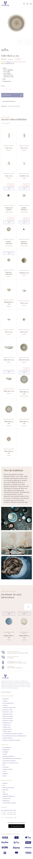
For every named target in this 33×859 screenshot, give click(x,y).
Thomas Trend (7, 731)
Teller (5, 771)
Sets (4, 765)
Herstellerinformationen (9, 101)
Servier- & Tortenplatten (10, 762)
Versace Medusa (7, 738)
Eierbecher (6, 749)
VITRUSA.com (8, 692)
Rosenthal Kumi (7, 714)
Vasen (4, 776)
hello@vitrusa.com (8, 810)
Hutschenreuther (8, 703)
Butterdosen (7, 747)
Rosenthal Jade (7, 709)
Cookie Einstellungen (9, 802)
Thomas (5, 701)
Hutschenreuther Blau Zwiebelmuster (14, 735)
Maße (4, 79)
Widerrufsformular (9, 796)
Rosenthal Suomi (8, 720)
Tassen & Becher (7, 769)
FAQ (4, 785)
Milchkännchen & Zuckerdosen (12, 758)
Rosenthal (10, 69)
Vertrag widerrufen (16, 826)
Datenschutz (7, 798)
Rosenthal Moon (8, 718)
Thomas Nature (7, 729)
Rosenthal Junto (8, 712)
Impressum (6, 800)
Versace (5, 705)
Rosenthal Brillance (9, 707)
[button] (24, 3)
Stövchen (6, 767)
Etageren (5, 752)
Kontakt (5, 783)
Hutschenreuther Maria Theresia (13, 733)
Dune (8, 73)
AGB (4, 792)
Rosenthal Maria (8, 716)
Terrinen (5, 773)
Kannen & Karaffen (8, 756)
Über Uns (5, 789)
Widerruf (5, 794)
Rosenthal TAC (7, 722)
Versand (9, 61)
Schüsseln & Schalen (9, 760)
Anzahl (3, 86)
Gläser (5, 754)
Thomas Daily (7, 727)
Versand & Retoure (8, 787)
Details (4, 68)
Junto (8, 71)
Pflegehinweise (7, 81)
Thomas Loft (6, 725)
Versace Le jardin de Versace (11, 740)
